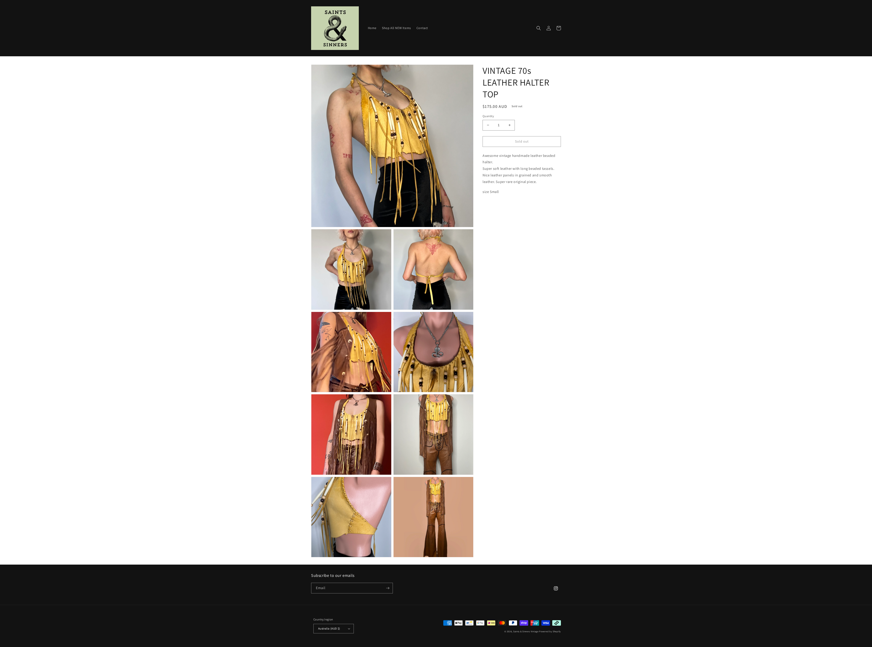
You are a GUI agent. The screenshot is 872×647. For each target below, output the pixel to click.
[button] (539, 28)
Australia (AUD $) (329, 628)
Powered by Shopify (550, 631)
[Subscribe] (388, 588)
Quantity (488, 116)
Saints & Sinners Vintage (526, 631)
